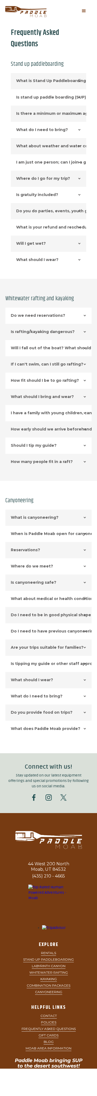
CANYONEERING (48, 992)
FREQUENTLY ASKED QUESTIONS (49, 1029)
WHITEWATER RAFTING (48, 972)
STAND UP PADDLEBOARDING (48, 959)
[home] (32, 11)
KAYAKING (48, 979)
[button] (84, 11)
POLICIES (48, 1022)
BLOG (49, 1042)
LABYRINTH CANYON (48, 966)
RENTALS (48, 953)
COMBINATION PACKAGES (48, 985)
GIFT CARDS (48, 1035)
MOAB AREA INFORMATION (48, 1048)
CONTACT (48, 1016)
